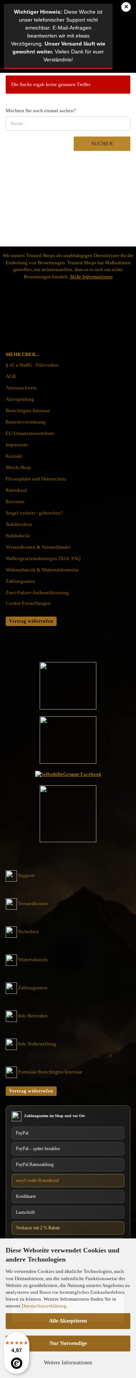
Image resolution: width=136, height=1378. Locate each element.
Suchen (102, 143)
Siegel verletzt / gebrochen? (34, 513)
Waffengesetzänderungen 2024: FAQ (43, 558)
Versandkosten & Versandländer (38, 547)
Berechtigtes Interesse (28, 410)
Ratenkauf (16, 490)
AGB (11, 376)
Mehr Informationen (91, 276)
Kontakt (14, 456)
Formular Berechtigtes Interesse (50, 1072)
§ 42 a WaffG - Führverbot (32, 365)
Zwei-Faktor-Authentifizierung (37, 592)
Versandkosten (33, 903)
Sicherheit (28, 931)
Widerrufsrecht (33, 959)
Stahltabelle (18, 535)
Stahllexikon (19, 524)
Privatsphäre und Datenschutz (36, 479)
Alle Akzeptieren (68, 1321)
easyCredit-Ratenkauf (37, 1180)
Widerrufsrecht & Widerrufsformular (42, 570)
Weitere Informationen (68, 1362)
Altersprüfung (20, 399)
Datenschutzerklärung (44, 1306)
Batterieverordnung (26, 422)
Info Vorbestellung (37, 1044)
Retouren (15, 501)
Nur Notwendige (68, 1343)
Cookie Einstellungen (28, 603)
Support (26, 875)
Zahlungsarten (20, 581)
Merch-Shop (18, 467)
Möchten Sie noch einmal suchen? (41, 110)
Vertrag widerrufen (31, 621)
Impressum (17, 444)
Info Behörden (33, 1016)
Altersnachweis (21, 388)
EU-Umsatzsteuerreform (30, 433)
